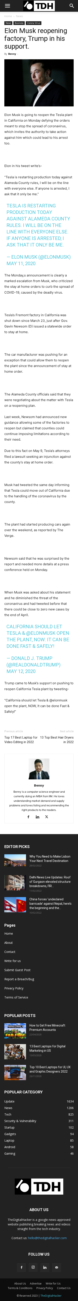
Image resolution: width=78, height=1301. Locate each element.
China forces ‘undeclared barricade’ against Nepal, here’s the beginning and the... (50, 904)
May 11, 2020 (21, 263)
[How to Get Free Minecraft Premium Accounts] (15, 1030)
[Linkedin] (39, 817)
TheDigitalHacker (51, 1296)
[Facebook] (30, 817)
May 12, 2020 (21, 671)
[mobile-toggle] (7, 6)
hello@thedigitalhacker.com (47, 1238)
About (8, 943)
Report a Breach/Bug (19, 979)
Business (19, 23)
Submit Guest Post (17, 970)
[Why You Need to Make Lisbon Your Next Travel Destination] (15, 860)
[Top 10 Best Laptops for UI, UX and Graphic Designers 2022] (15, 1072)
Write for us (12, 961)
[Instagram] (33, 1267)
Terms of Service (16, 997)
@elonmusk (40, 633)
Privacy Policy (13, 988)
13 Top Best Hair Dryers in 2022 (57, 740)
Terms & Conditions (20, 1288)
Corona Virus (33, 23)
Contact (9, 952)
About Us (20, 1283)
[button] (72, 6)
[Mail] (56, 1267)
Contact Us (63, 1288)
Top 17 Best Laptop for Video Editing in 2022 (20, 740)
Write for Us (53, 1283)
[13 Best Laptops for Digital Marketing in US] (15, 1051)
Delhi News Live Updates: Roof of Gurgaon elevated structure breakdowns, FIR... (50, 882)
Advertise (36, 1283)
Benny (12, 53)
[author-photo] (39, 779)
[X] (48, 817)
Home (8, 16)
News (19, 16)
